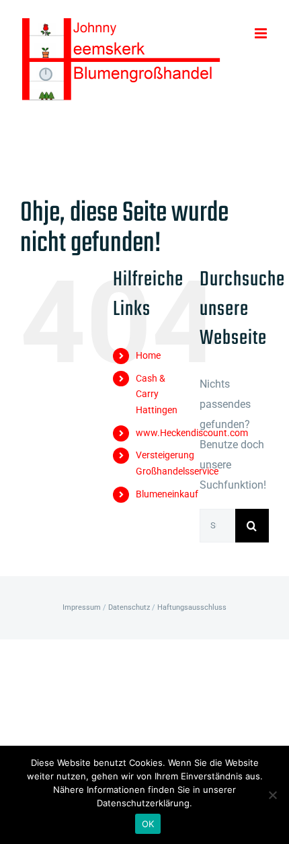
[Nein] (272, 795)
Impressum (82, 607)
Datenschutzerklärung (143, 803)
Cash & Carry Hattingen (156, 394)
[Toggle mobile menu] (262, 33)
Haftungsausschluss (191, 607)
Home (148, 355)
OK (148, 823)
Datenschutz (129, 607)
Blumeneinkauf (167, 494)
